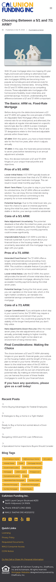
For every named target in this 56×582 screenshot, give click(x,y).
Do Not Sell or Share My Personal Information (22, 559)
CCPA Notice (8, 551)
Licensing (6, 533)
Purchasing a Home (36, 30)
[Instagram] (28, 519)
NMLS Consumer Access (13, 546)
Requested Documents (12, 542)
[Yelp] (22, 519)
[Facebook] (4, 519)
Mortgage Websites (20, 572)
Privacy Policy (8, 537)
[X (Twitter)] (10, 519)
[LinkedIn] (16, 519)
